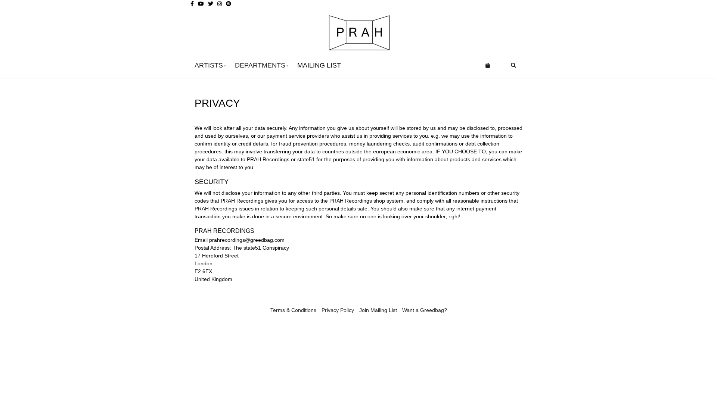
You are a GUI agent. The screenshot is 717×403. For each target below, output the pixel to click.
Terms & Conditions (293, 310)
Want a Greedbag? (424, 310)
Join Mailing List (378, 310)
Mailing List (319, 65)
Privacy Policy (338, 310)
